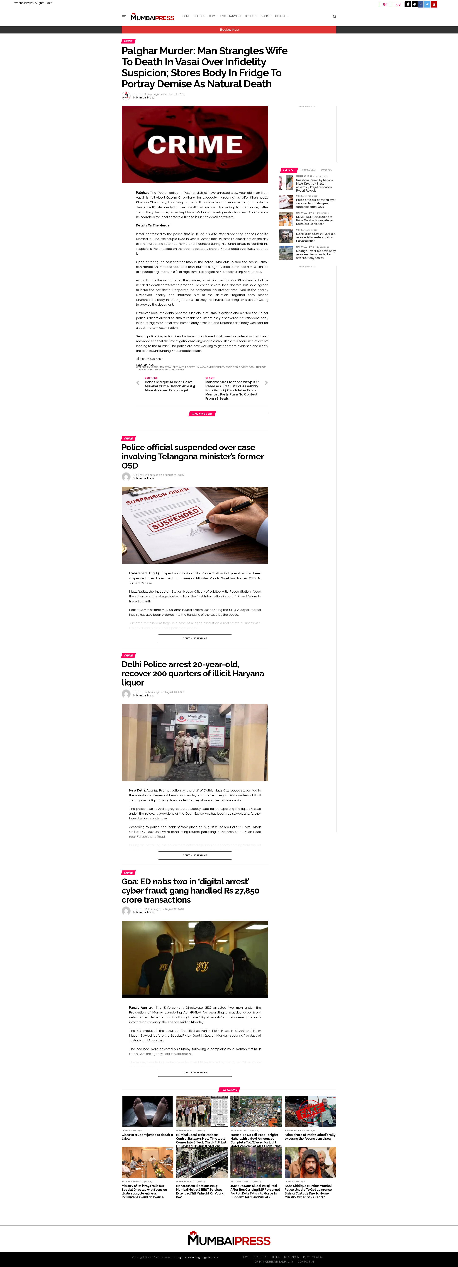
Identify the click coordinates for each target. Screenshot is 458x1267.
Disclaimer (291, 1256)
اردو (398, 4)
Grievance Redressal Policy (273, 1261)
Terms (276, 1256)
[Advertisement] (308, 135)
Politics (199, 16)
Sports (266, 16)
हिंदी (385, 4)
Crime (212, 16)
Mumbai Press (145, 97)
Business (251, 16)
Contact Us (306, 1261)
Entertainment (230, 16)
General (280, 16)
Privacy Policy (313, 1256)
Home (186, 16)
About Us (260, 1256)
